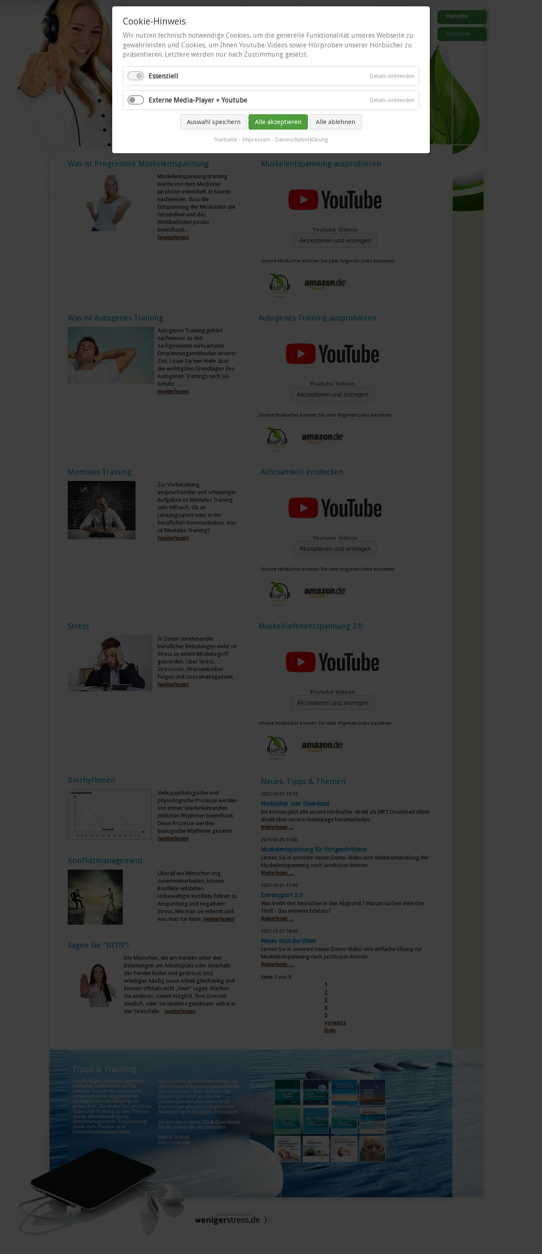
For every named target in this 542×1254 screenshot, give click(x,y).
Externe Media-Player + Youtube (198, 100)
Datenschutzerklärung (301, 139)
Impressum (256, 139)
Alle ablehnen (335, 122)
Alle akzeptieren (278, 122)
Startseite (225, 139)
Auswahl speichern (214, 122)
